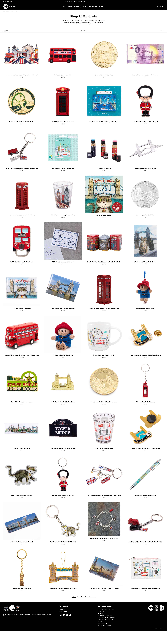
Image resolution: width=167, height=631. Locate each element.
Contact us (62, 609)
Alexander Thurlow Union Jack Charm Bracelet (104, 538)
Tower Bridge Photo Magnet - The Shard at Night (104, 588)
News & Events (101, 621)
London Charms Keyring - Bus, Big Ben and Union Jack (22, 168)
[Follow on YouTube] (67, 615)
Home (70, 6)
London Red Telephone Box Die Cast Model (22, 215)
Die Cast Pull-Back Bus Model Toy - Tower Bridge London (22, 355)
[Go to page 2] (93, 596)
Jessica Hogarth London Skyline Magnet (63, 168)
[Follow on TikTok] (70, 615)
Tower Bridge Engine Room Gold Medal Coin (22, 121)
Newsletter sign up (64, 611)
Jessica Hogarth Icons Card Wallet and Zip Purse (145, 588)
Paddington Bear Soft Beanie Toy (63, 355)
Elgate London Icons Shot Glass (104, 448)
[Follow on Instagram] (61, 615)
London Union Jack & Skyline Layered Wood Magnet (21, 75)
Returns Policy (101, 611)
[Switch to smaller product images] (4, 31)
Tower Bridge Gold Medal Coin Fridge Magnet (104, 401)
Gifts (64, 6)
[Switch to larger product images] (2, 31)
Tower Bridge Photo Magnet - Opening (62, 308)
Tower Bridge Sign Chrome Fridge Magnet (62, 448)
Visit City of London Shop (104, 625)
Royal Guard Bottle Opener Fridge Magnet (145, 121)
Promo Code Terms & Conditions (106, 617)
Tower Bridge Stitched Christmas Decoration (63, 588)
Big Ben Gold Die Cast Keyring (22, 588)
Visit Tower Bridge (8, 1)
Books (101, 6)
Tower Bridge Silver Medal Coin (145, 215)
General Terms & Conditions (105, 615)
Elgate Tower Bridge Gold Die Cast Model (63, 401)
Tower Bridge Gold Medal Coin (104, 75)
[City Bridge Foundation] (6, 608)
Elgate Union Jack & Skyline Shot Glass (62, 215)
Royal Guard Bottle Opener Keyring (63, 495)
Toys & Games (93, 6)
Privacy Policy (101, 613)
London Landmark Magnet (22, 448)
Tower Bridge (6, 614)
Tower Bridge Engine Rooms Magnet (22, 401)
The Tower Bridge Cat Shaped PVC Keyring (63, 541)
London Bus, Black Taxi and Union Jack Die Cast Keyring (145, 541)
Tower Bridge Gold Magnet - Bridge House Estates (145, 448)
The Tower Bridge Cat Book (104, 215)
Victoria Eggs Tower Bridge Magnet (62, 261)
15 (89, 596)
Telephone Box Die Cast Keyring (145, 401)
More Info (83, 1)
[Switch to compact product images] (7, 31)
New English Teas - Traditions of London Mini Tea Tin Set (104, 261)
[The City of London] (18, 608)
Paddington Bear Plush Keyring (145, 308)
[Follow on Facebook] (64, 615)
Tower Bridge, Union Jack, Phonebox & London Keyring (104, 495)
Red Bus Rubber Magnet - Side (63, 75)
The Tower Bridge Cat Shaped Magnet (21, 495)
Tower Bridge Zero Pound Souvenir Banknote (145, 75)
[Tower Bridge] (12, 608)
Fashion (84, 6)
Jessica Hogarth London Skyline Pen (145, 495)
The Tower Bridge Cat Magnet (22, 308)
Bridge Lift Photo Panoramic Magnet (22, 541)
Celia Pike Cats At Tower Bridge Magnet (145, 261)
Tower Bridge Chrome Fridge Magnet (145, 168)
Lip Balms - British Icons (104, 168)
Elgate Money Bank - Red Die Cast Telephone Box (104, 308)
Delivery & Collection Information (106, 609)
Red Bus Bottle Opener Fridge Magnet (21, 261)
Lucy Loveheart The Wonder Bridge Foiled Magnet (104, 121)
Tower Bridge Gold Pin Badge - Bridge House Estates (145, 355)
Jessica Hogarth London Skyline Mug (104, 355)
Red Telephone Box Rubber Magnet (63, 121)
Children (76, 6)
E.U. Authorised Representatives (106, 619)
